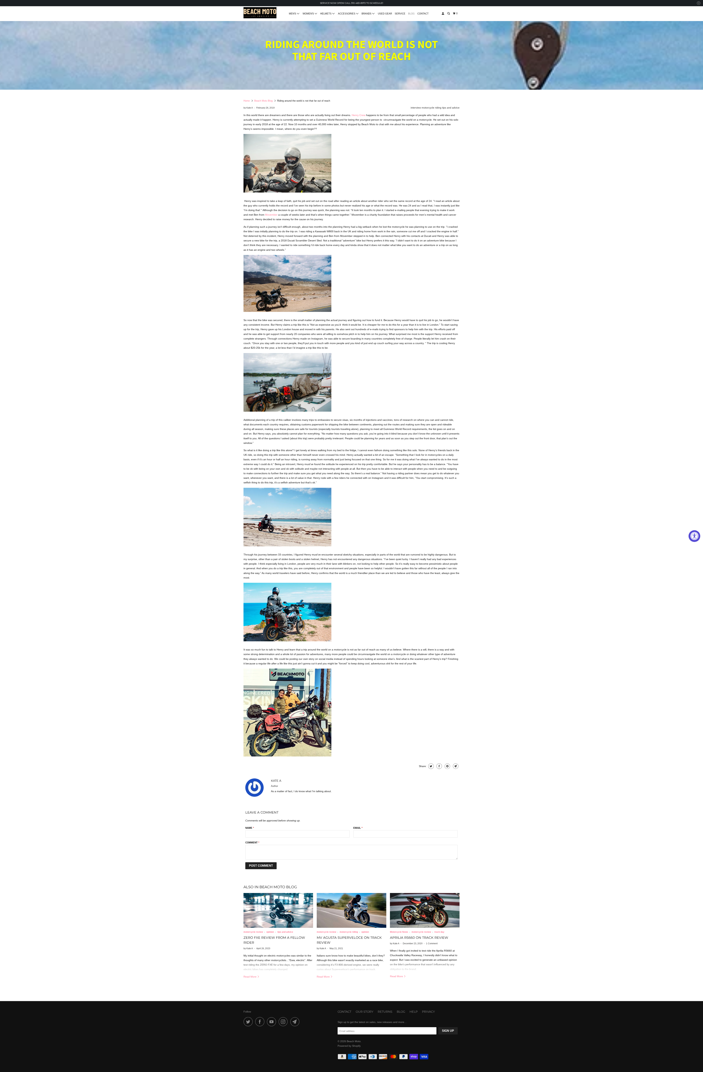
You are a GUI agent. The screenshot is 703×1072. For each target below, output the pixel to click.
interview (416, 107)
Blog (411, 13)
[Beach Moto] (259, 13)
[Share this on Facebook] (439, 766)
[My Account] (443, 13)
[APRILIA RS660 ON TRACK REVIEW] (425, 910)
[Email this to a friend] (455, 766)
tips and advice (451, 107)
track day (439, 932)
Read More (250, 976)
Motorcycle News (399, 932)
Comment (252, 842)
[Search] (449, 13)
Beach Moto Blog (263, 100)
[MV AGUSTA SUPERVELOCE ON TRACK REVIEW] (351, 910)
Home (246, 100)
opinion (270, 932)
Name (249, 828)
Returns (385, 1011)
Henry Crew (358, 115)
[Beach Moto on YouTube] (272, 1021)
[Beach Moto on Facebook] (260, 1021)
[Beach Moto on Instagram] (284, 1021)
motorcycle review (253, 932)
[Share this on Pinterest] (447, 766)
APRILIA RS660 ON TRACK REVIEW (419, 938)
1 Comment (432, 943)
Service (400, 13)
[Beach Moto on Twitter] (248, 1021)
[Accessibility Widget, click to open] (694, 536)
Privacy (428, 1011)
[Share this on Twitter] (430, 766)
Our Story (364, 1011)
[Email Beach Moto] (295, 1021)
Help (414, 1011)
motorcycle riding (431, 107)
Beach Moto (354, 1041)
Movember (271, 214)
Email (357, 828)
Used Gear (385, 13)
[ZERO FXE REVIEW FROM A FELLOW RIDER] (278, 910)
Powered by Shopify (349, 1045)
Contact (423, 13)
